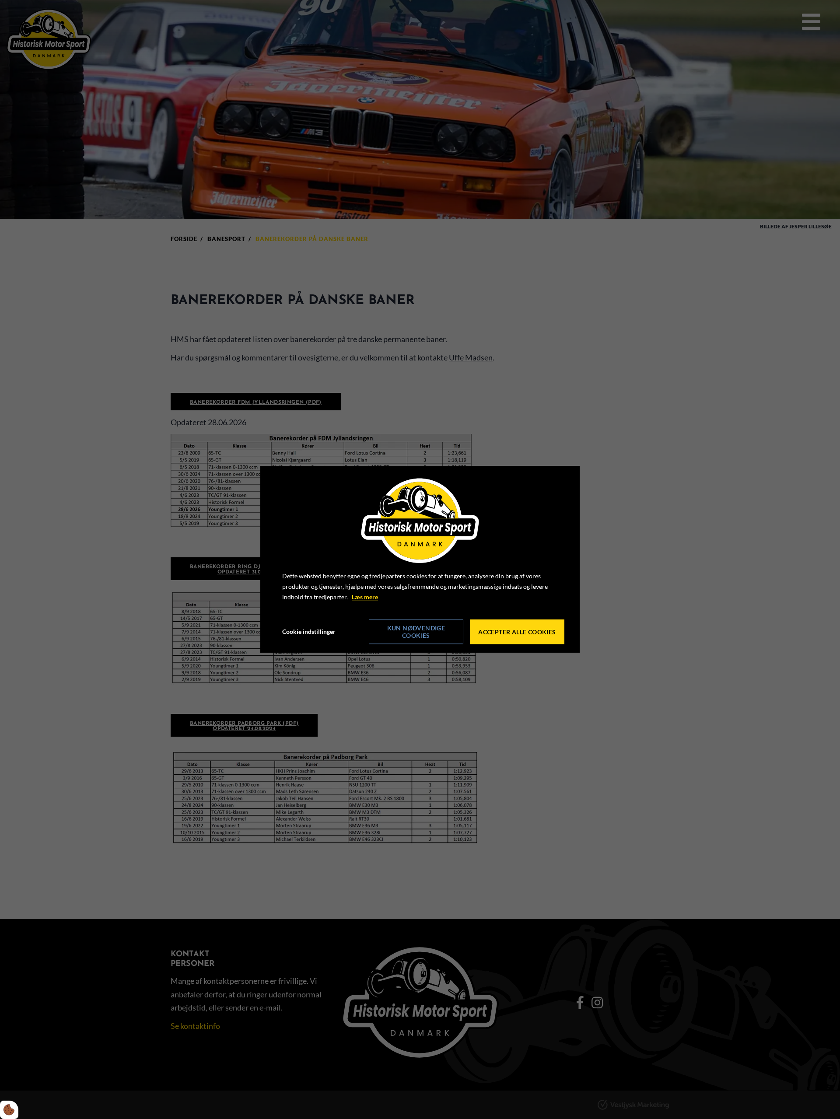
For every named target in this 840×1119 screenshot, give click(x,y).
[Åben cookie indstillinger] (9, 1110)
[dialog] (420, 559)
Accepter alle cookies (517, 632)
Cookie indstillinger (309, 632)
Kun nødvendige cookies (416, 632)
